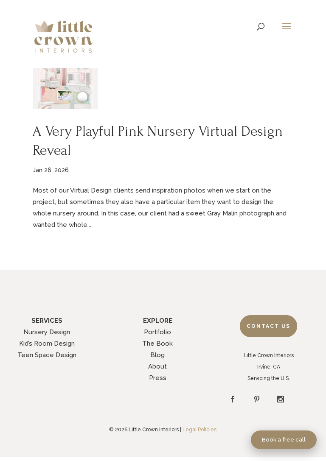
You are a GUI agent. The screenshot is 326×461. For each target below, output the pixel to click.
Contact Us (268, 326)
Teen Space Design (46, 355)
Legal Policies (199, 430)
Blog (157, 355)
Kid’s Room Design (47, 343)
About (157, 366)
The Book (157, 343)
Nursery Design (46, 332)
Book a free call (284, 439)
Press (157, 378)
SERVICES (46, 320)
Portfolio (157, 332)
